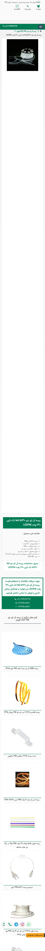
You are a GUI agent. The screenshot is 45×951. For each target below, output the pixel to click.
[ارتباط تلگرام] (15, 940)
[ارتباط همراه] (3, 940)
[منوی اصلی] (40, 27)
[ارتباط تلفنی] (9, 940)
